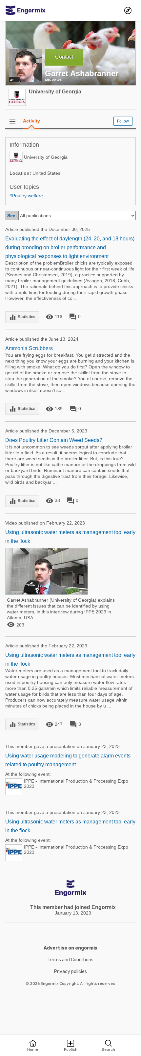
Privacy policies (70, 971)
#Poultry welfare (26, 195)
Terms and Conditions (70, 960)
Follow (123, 121)
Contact (64, 57)
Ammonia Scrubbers (29, 348)
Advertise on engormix (70, 948)
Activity (31, 120)
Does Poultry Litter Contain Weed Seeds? (53, 440)
